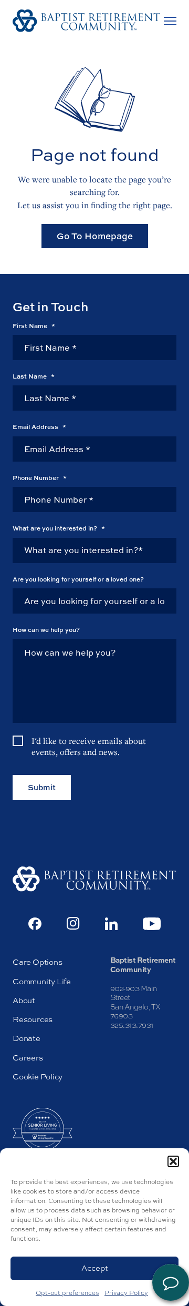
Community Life (42, 981)
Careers (28, 1057)
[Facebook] (34, 923)
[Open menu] (170, 21)
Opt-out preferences (67, 1293)
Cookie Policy (37, 1076)
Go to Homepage (95, 236)
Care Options (37, 961)
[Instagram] (73, 923)
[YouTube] (152, 923)
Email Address (39, 427)
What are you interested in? (59, 528)
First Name (34, 326)
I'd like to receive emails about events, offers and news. (89, 746)
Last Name (34, 376)
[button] (173, 1161)
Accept (94, 1267)
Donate (26, 1038)
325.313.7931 (131, 1025)
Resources (32, 1019)
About (24, 1000)
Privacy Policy (126, 1293)
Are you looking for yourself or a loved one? (78, 579)
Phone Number (40, 478)
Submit (42, 787)
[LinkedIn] (111, 923)
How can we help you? (46, 630)
